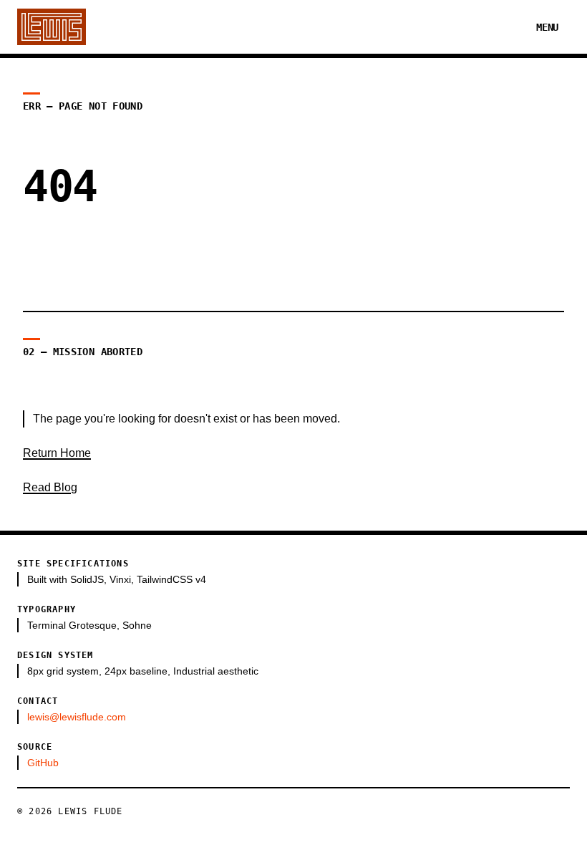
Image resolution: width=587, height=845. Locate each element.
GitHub (43, 762)
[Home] (51, 27)
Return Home (57, 453)
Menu (547, 27)
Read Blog (50, 487)
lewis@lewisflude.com (76, 717)
